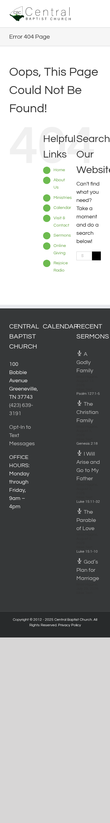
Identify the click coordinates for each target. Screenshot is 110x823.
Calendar (62, 208)
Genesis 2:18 (87, 444)
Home (59, 170)
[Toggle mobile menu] (98, 9)
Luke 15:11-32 (88, 502)
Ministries (62, 198)
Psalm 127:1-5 (88, 394)
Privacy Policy (69, 625)
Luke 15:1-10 (87, 552)
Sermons (62, 235)
